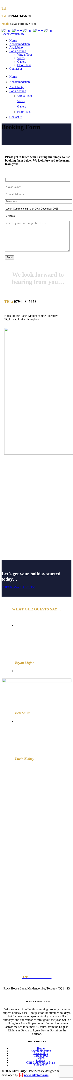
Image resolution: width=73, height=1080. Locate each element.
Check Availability (13, 34)
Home (41, 1048)
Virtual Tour (40, 1055)
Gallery (40, 1060)
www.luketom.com (36, 1075)
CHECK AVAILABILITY (18, 587)
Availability (41, 1053)
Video (41, 1058)
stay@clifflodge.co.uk (23, 23)
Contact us (40, 1065)
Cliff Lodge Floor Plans (40, 1062)
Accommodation (41, 1050)
